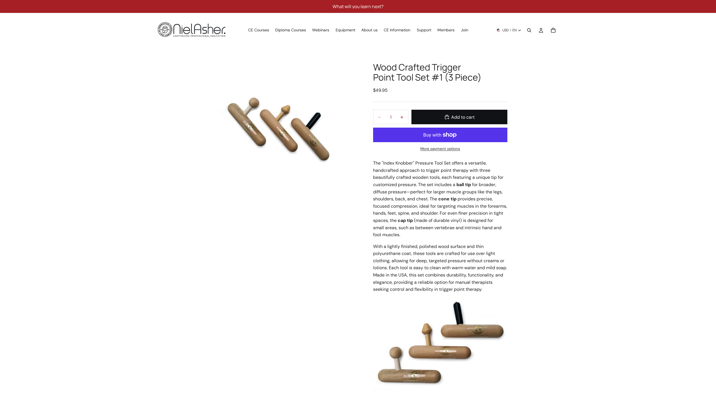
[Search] (529, 30)
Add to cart (463, 117)
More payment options (440, 148)
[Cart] (553, 30)
